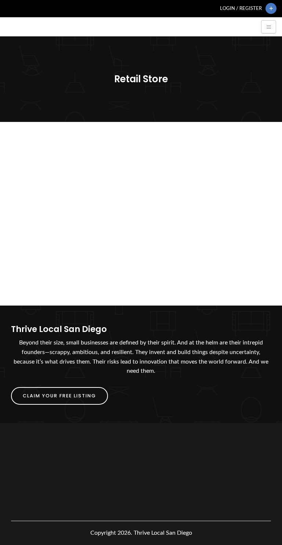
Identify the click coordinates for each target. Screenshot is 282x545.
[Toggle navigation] (268, 26)
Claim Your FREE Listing (59, 396)
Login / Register (241, 8)
